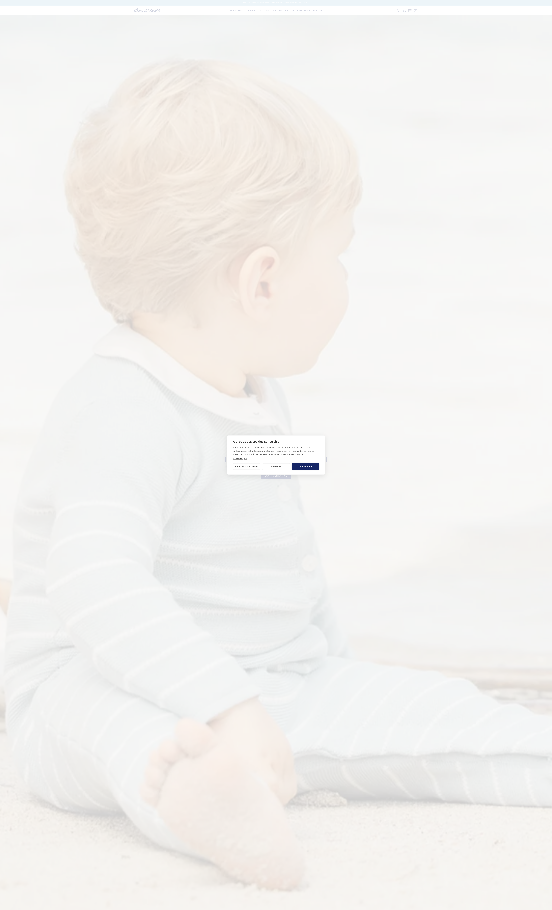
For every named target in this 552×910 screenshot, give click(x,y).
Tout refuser (276, 466)
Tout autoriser (305, 466)
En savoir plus (240, 458)
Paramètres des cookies (247, 466)
